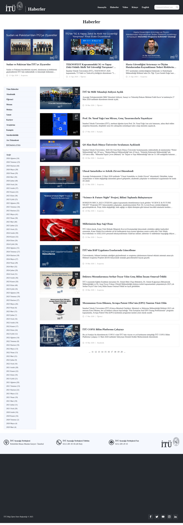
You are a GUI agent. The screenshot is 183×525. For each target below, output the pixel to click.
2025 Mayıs (12, 214)
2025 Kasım (12, 192)
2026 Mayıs (12, 170)
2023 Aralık (12, 278)
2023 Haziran (12, 300)
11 (92, 352)
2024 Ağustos (12, 248)
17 (112, 352)
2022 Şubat (11, 360)
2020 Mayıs (11, 423)
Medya (9, 110)
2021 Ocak (11, 408)
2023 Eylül (12, 289)
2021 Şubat (12, 405)
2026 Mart (11, 177)
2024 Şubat (12, 270)
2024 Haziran (12, 255)
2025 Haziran (12, 211)
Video (125, 7)
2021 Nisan (12, 397)
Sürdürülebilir (12, 135)
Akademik (10, 94)
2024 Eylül (12, 244)
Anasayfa (101, 7)
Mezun (9, 104)
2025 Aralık (12, 188)
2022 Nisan (12, 352)
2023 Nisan (11, 308)
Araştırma (10, 125)
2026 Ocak (11, 184)
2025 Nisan (12, 218)
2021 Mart (11, 401)
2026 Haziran (12, 166)
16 (109, 352)
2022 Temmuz (12, 341)
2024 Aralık (12, 233)
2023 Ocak (11, 319)
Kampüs (9, 130)
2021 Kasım (12, 371)
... (89, 352)
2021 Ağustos (12, 382)
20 (122, 352)
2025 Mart (11, 222)
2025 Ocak (11, 229)
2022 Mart (11, 356)
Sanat (8, 115)
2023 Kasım (12, 282)
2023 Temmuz (13, 296)
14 (102, 352)
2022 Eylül (12, 334)
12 (96, 352)
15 (105, 352)
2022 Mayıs (12, 349)
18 (115, 352)
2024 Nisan (12, 263)
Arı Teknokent (12, 140)
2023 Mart (11, 311)
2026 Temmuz (13, 162)
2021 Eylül (12, 379)
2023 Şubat (11, 315)
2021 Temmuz (13, 386)
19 (118, 352)
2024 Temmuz (13, 252)
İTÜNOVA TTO (13, 145)
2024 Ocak (11, 274)
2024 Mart (11, 267)
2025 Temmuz (13, 207)
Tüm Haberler (12, 89)
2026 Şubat (12, 181)
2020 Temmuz (12, 420)
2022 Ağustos (12, 338)
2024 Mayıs (12, 259)
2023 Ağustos (12, 293)
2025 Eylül (12, 199)
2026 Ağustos (12, 158)
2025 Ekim (12, 196)
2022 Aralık (12, 323)
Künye (135, 7)
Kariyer (9, 120)
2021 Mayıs (12, 394)
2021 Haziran (12, 390)
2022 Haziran (12, 345)
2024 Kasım (12, 237)
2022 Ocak (11, 364)
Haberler (114, 7)
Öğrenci (9, 99)
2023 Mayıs (12, 304)
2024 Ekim (12, 240)
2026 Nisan (12, 173)
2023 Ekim (12, 285)
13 (99, 352)
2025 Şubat (12, 226)
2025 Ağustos (12, 203)
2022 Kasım (12, 326)
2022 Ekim (12, 330)
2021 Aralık (12, 367)
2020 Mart (11, 427)
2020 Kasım (12, 416)
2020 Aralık (12, 412)
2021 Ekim (12, 375)
